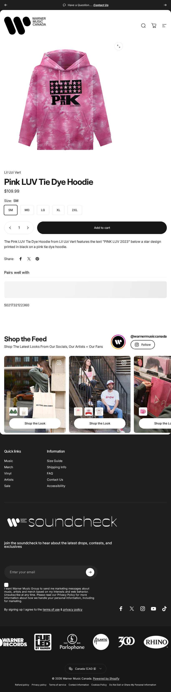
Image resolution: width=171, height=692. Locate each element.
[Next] (165, 5)
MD (27, 210)
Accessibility (56, 486)
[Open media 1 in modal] (118, 46)
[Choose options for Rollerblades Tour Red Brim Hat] (88, 411)
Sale (7, 486)
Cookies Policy (99, 684)
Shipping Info (56, 467)
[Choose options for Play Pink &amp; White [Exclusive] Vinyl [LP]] (143, 411)
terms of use (51, 609)
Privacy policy (39, 684)
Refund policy (22, 684)
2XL (75, 210)
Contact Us (55, 480)
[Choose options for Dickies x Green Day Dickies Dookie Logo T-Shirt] (99, 411)
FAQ (50, 473)
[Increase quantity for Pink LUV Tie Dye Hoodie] (29, 228)
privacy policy (72, 609)
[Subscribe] (90, 572)
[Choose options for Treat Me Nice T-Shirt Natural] (78, 411)
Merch (8, 467)
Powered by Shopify (106, 678)
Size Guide (54, 461)
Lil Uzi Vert (12, 172)
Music (8, 461)
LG (43, 210)
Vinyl (7, 473)
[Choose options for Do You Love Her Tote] (24, 411)
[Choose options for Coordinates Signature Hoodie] (13, 411)
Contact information (79, 684)
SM (10, 210)
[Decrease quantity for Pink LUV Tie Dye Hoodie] (9, 228)
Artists (9, 480)
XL (58, 210)
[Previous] (5, 5)
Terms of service (57, 684)
